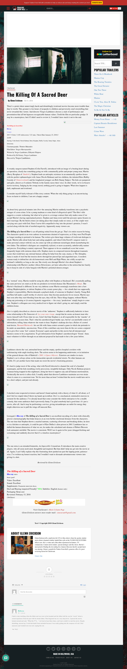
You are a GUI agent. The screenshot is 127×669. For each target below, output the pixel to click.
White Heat (98, 94)
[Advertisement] (63, 29)
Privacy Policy (60, 658)
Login (84, 585)
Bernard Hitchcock (24, 325)
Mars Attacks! (104, 135)
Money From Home (105, 119)
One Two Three (100, 90)
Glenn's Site (38, 556)
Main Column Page (56, 509)
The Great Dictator (101, 86)
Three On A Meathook (103, 74)
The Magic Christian (102, 106)
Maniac (97, 98)
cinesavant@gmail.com (66, 512)
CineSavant (11, 88)
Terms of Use (50, 658)
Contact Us (77, 658)
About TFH (69, 658)
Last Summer (99, 127)
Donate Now (97, 2)
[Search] (116, 63)
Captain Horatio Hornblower (105, 123)
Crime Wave (99, 131)
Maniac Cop (99, 78)
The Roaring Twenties (103, 82)
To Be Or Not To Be (102, 110)
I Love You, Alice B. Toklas (105, 102)
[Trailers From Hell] (14, 8)
